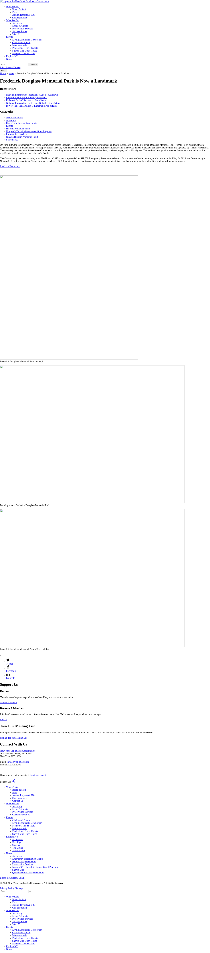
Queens (16, 845)
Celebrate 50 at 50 (21, 814)
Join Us (3, 719)
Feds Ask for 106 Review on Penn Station (26, 100)
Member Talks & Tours (23, 53)
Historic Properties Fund (18, 128)
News (9, 59)
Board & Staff (19, 9)
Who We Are (12, 6)
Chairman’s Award (21, 42)
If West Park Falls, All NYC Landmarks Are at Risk (31, 105)
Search (33, 64)
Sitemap (19, 888)
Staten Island (18, 850)
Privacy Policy (7, 888)
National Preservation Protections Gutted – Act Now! (32, 94)
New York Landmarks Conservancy (17, 750)
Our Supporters (19, 17)
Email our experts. (39, 775)
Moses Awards (19, 45)
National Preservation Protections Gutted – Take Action (33, 103)
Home (3, 73)
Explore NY (12, 56)
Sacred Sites (12, 139)
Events (9, 37)
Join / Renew (6, 67)
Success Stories (19, 31)
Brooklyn (17, 842)
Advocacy (17, 23)
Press (14, 12)
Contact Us (17, 800)
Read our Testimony (10, 166)
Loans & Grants (20, 26)
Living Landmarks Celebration (27, 39)
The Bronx (17, 847)
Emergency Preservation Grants (21, 123)
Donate (16, 67)
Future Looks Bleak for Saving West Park (26, 97)
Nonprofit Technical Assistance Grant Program (29, 131)
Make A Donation (8, 702)
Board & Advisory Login (12, 877)
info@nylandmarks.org (18, 762)
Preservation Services (22, 28)
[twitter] (13, 781)
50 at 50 (16, 34)
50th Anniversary (14, 117)
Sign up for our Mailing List (13, 737)
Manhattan (17, 839)
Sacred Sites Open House (24, 50)
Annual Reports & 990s (23, 14)
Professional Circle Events (25, 48)
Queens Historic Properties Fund (22, 137)
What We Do (12, 20)
